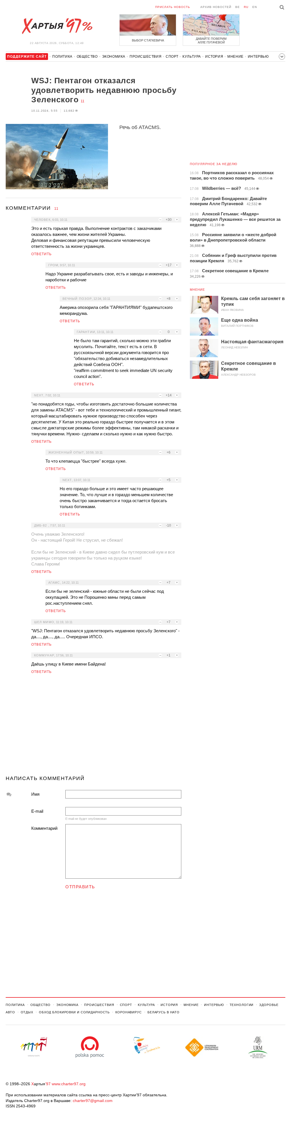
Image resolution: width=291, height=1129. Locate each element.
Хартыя (57, 26)
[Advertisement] (93, 727)
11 (82, 101)
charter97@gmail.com (93, 1100)
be (237, 7)
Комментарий (44, 828)
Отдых (27, 1012)
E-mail (37, 811)
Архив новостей (215, 7)
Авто (10, 1012)
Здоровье (268, 1005)
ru (246, 7)
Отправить (80, 886)
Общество (87, 57)
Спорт (172, 57)
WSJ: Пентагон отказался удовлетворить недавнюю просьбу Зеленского (103, 90)
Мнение (235, 57)
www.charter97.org (69, 1084)
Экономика (113, 57)
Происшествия (145, 57)
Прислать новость (172, 7)
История (214, 57)
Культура (191, 57)
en (254, 7)
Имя (35, 794)
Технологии (242, 1005)
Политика (62, 57)
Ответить (41, 254)
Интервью (258, 57)
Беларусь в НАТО (163, 1012)
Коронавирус (128, 1012)
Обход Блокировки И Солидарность (74, 1012)
